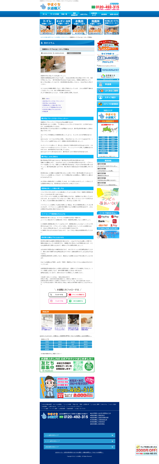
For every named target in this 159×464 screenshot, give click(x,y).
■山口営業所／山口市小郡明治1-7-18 (100, 413)
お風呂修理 (62, 408)
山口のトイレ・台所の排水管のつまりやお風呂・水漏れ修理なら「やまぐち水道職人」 (79, 452)
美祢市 (47, 347)
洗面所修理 (70, 408)
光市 (73, 344)
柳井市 (86, 344)
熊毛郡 (47, 349)
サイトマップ (61, 406)
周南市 (60, 347)
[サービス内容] (52, 14)
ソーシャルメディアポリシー (74, 406)
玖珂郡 (86, 347)
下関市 (47, 341)
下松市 (47, 344)
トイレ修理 (45, 408)
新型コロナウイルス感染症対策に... (107, 185)
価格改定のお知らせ (103, 175)
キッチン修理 (53, 408)
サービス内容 (55, 14)
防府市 (86, 341)
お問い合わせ (114, 14)
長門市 (103, 146)
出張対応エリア (94, 14)
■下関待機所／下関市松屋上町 (98, 419)
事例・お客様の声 (74, 14)
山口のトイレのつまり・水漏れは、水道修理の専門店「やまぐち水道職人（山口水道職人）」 (66, 336)
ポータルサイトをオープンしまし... (107, 166)
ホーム (45, 14)
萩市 (113, 144)
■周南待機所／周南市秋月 (97, 415)
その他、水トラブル (80, 408)
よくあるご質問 (95, 404)
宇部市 (60, 341)
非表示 (47, 98)
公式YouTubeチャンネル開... (105, 170)
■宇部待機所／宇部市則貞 (97, 421)
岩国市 (60, 344)
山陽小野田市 (73, 347)
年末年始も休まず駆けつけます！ (107, 180)
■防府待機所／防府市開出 (97, 424)
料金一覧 (64, 14)
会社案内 (104, 14)
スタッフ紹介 (112, 404)
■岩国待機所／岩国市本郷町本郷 (99, 417)
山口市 (73, 341)
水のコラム (84, 14)
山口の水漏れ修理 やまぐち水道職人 (51, 37)
